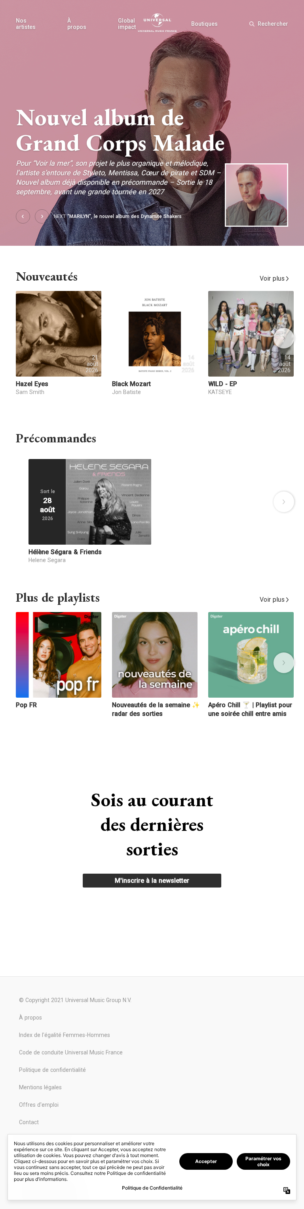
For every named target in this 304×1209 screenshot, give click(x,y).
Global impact (127, 23)
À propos (76, 23)
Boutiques (204, 24)
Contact (29, 1122)
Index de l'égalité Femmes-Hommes (64, 1035)
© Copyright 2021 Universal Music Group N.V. (75, 1000)
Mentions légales (40, 1087)
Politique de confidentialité (52, 1070)
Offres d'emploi (39, 1105)
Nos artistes (26, 23)
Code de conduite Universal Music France (71, 1052)
